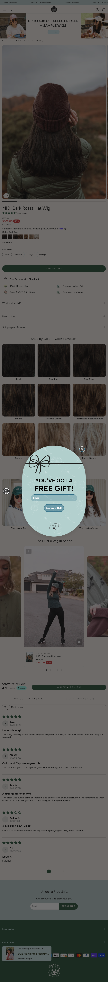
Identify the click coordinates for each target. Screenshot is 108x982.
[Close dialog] (82, 449)
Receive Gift (54, 508)
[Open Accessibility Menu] (6, 491)
